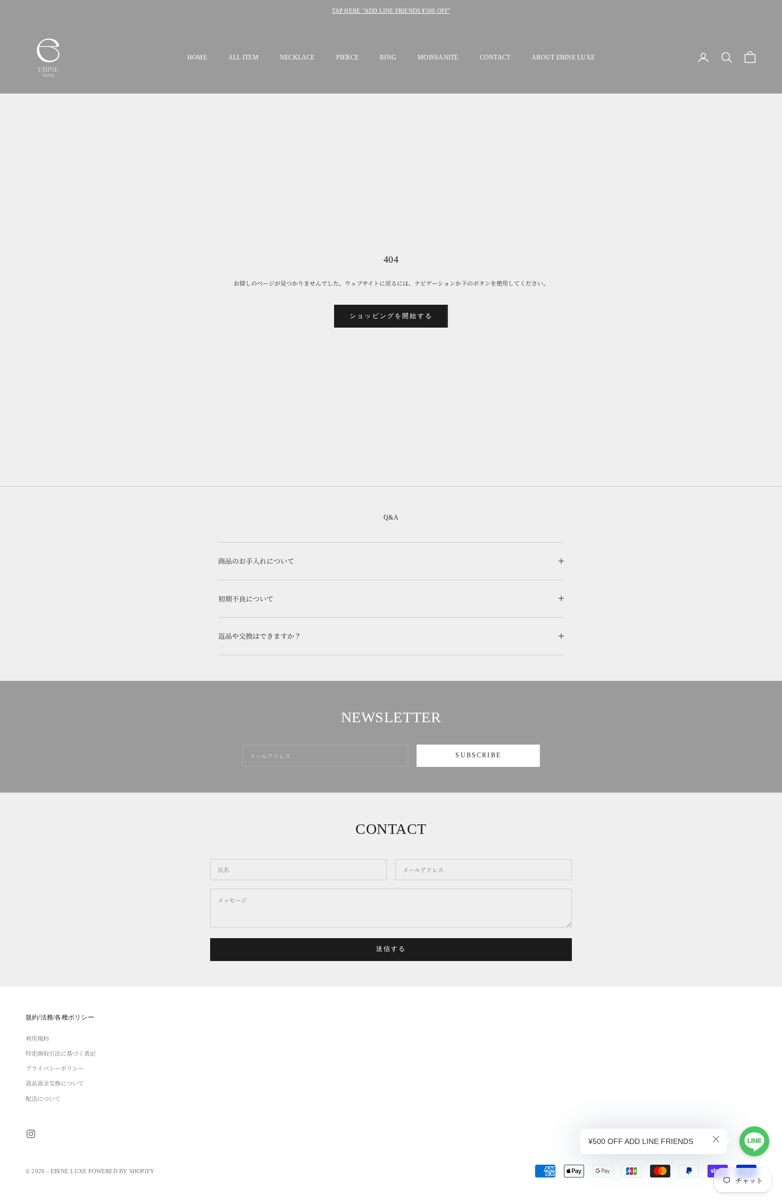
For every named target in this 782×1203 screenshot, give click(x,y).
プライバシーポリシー (55, 1068)
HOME (197, 57)
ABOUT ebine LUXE (563, 57)
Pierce (347, 57)
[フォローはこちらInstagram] (31, 1134)
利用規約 (37, 1038)
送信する (391, 949)
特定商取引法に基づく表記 (61, 1053)
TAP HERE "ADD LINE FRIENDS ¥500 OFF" (391, 10)
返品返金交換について (55, 1083)
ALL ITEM (243, 57)
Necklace (297, 57)
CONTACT (495, 57)
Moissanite (438, 57)
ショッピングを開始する (391, 316)
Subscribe (478, 755)
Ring (388, 57)
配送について (43, 1098)
